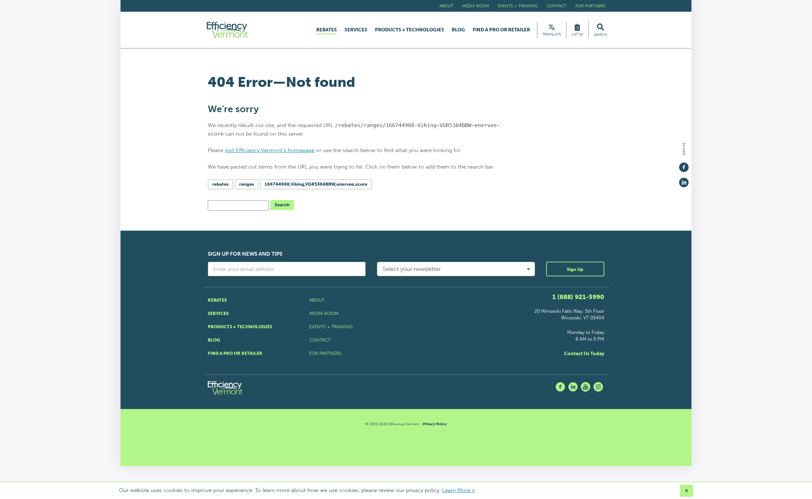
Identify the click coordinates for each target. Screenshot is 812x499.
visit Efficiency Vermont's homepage (269, 150)
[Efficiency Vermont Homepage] (228, 30)
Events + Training (518, 6)
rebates (220, 184)
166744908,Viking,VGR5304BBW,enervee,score (316, 184)
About (446, 6)
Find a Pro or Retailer (501, 30)
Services (355, 30)
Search (282, 205)
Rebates (326, 30)
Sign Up (575, 269)
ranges (246, 184)
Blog (458, 30)
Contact (556, 6)
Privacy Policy (435, 424)
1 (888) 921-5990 (578, 297)
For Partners (590, 6)
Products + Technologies (409, 30)
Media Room (475, 6)
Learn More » (458, 490)
